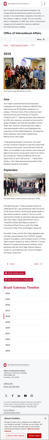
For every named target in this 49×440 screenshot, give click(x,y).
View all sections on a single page (20, 280)
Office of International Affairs (22, 33)
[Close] (45, 418)
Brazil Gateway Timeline (21, 287)
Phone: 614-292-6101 (11, 387)
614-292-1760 (31, 406)
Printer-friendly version (16, 273)
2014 (7, 293)
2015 (7, 299)
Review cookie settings (15, 436)
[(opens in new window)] (19, 365)
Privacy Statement (9, 410)
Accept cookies (34, 436)
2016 (7, 305)
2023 (7, 345)
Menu (39, 39)
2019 (7, 322)
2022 (7, 339)
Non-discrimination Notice (12, 413)
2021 (7, 333)
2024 (7, 350)
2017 (7, 310)
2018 (7, 316)
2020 (7, 328)
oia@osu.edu (8, 383)
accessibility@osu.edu (18, 406)
